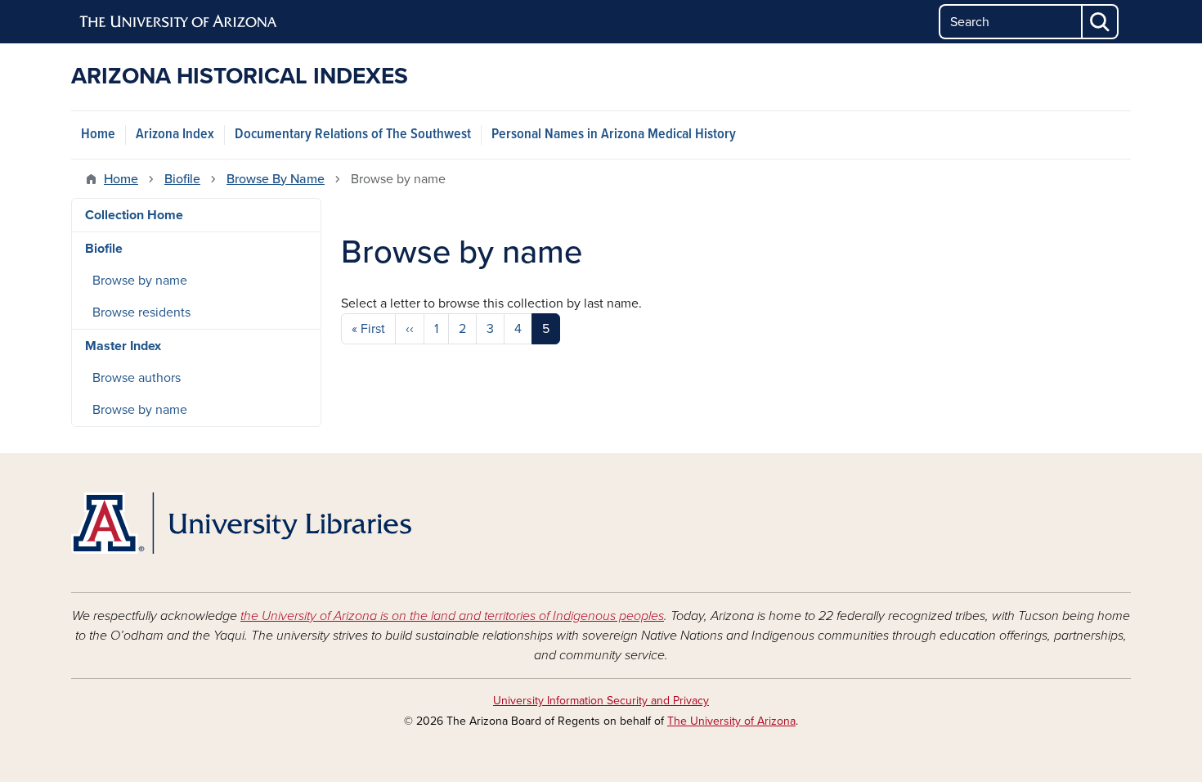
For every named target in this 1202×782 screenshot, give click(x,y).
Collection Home (134, 215)
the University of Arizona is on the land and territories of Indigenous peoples (452, 616)
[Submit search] (1101, 21)
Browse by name (139, 280)
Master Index (123, 346)
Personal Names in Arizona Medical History (613, 134)
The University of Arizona (731, 721)
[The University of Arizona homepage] (179, 22)
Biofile (182, 179)
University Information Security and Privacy (601, 701)
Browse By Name (275, 179)
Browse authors (136, 378)
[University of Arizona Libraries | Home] (241, 523)
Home (98, 134)
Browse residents (141, 312)
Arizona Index (175, 134)
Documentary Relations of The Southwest (353, 134)
